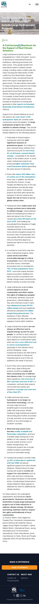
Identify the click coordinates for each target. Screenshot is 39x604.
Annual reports (13, 581)
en (30, 4)
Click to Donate (19, 567)
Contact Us (11, 578)
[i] (19, 45)
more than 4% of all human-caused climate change (21, 153)
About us (24, 578)
